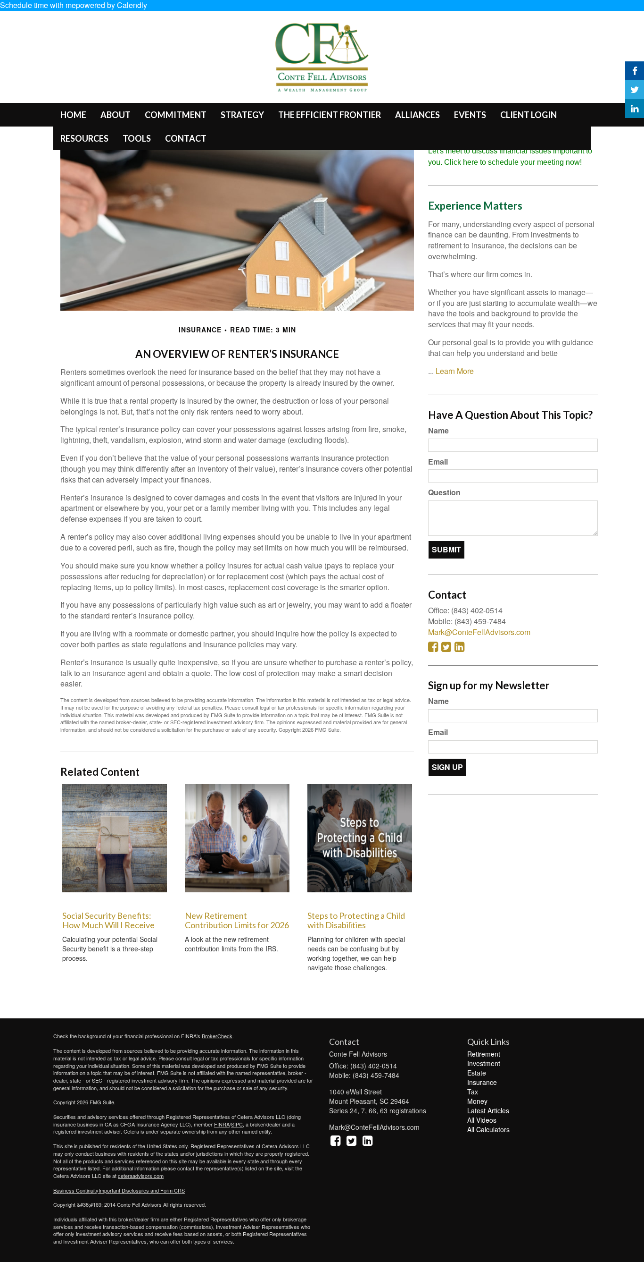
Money (477, 1101)
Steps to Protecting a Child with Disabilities (356, 920)
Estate (476, 1072)
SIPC (237, 1124)
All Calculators (488, 1129)
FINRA (222, 1124)
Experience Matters (475, 205)
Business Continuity (76, 1190)
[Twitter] (634, 89)
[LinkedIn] (634, 108)
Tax (472, 1091)
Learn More (455, 370)
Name (438, 430)
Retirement (483, 1054)
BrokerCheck (217, 1036)
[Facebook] (634, 70)
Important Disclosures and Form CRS (142, 1190)
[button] (115, 115)
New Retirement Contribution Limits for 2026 (237, 920)
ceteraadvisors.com (141, 1175)
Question (444, 492)
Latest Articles (488, 1110)
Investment (483, 1063)
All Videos (481, 1120)
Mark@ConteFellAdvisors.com (479, 632)
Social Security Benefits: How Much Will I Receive (108, 920)
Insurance (482, 1082)
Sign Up (447, 767)
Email (438, 462)
